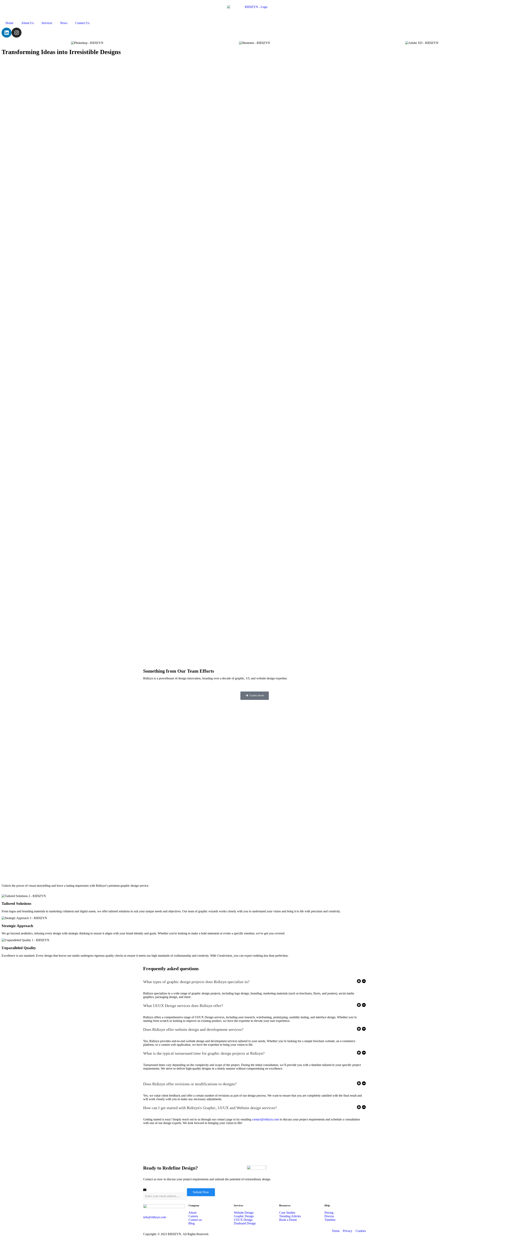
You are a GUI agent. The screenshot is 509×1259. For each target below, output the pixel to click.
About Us (27, 23)
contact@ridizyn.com (265, 1119)
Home (9, 23)
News (63, 23)
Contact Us (82, 23)
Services (47, 23)
